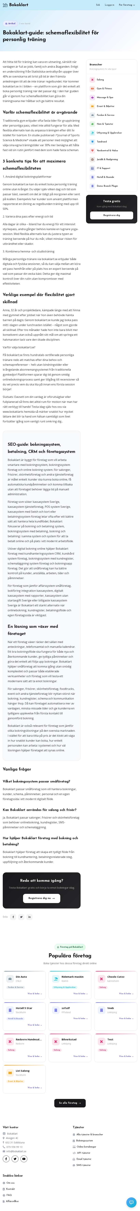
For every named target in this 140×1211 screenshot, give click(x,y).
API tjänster (83, 1153)
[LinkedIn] (29, 917)
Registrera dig (111, 215)
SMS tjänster (83, 1165)
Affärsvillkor (12, 1201)
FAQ (9, 1195)
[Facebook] (13, 917)
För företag (125, 5)
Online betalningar (86, 1147)
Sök (98, 5)
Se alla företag (68, 1103)
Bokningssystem (84, 1140)
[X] (15, 1158)
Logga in (109, 5)
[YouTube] (23, 1158)
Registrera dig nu (40, 898)
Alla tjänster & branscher (89, 1134)
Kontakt (10, 1189)
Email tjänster (83, 1159)
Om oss (10, 1183)
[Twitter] (21, 917)
